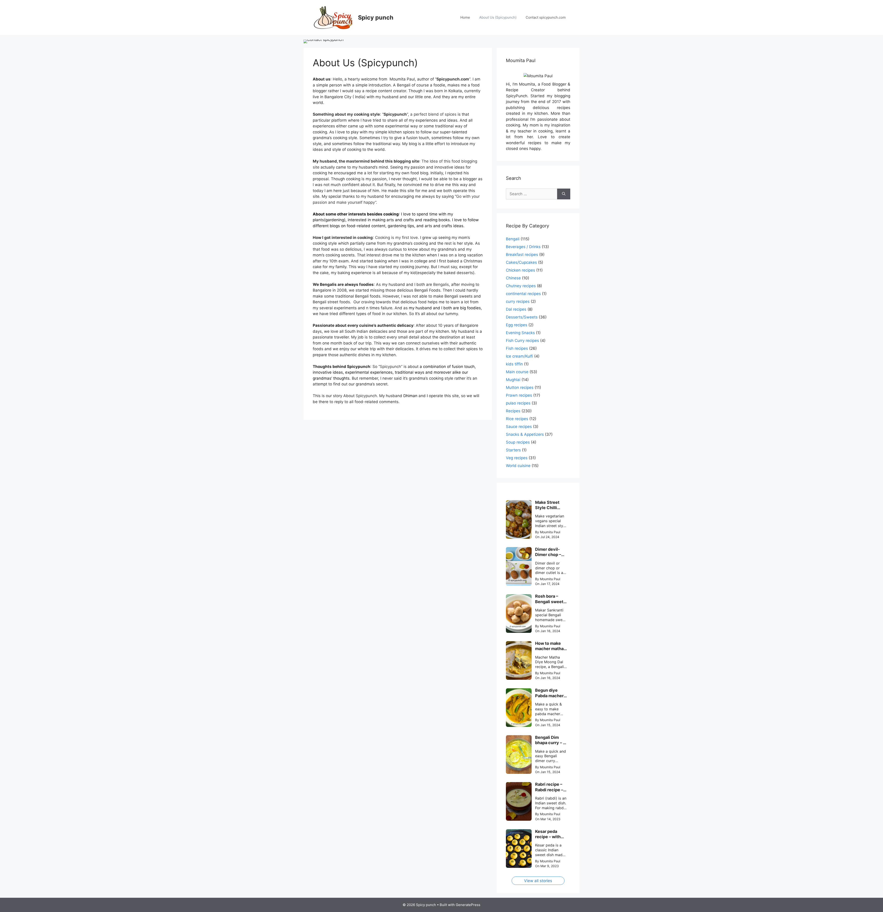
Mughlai (513, 379)
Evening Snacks (520, 332)
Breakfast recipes (522, 254)
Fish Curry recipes (522, 340)
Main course (517, 372)
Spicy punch (375, 17)
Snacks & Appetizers (525, 434)
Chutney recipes (521, 286)
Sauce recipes (519, 426)
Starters (513, 450)
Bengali (512, 239)
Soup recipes (518, 442)
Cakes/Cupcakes (521, 262)
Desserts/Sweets (522, 317)
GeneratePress (468, 905)
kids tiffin (514, 364)
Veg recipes (517, 458)
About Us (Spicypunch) (497, 17)
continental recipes (523, 293)
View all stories (538, 880)
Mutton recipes (519, 387)
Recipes (513, 411)
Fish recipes (517, 348)
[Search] (563, 194)
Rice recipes (517, 418)
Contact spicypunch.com (546, 17)
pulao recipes (518, 403)
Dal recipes (516, 309)
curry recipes (518, 301)
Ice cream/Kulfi (519, 356)
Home (465, 17)
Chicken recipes (520, 270)
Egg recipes (516, 325)
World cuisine (518, 465)
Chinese (513, 278)
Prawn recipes (519, 395)
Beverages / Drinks (523, 246)
